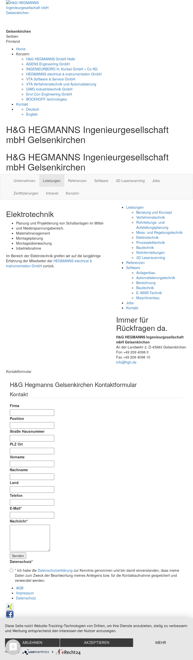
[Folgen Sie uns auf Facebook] (10, 613)
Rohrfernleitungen (150, 252)
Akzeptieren (96, 642)
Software (101, 180)
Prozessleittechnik (150, 242)
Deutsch (32, 109)
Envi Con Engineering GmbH (49, 94)
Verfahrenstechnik (150, 217)
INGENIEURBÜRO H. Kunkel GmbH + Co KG (62, 68)
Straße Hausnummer (27, 431)
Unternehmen (24, 180)
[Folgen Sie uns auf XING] (10, 606)
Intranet (52, 193)
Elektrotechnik (147, 237)
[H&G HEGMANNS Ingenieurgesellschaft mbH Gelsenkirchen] (96, 14)
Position (17, 418)
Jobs (156, 180)
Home (21, 48)
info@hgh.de (126, 362)
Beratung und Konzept (154, 212)
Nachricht (19, 520)
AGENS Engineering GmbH (48, 63)
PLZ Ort (16, 444)
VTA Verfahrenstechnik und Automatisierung (61, 83)
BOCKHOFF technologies (46, 99)
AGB (19, 587)
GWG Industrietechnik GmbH (49, 89)
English (32, 114)
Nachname (19, 469)
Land (14, 482)
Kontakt (22, 104)
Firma (14, 405)
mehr (160, 642)
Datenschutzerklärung (55, 570)
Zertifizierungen (26, 193)
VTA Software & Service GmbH (50, 78)
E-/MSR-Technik (149, 292)
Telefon (16, 495)
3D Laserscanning (130, 180)
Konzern (72, 193)
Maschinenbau (148, 297)
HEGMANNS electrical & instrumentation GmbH (64, 73)
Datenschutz (21, 561)
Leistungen (52, 180)
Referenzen (77, 180)
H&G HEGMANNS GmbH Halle (50, 58)
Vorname (17, 456)
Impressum (25, 592)
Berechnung (146, 282)
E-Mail (16, 508)
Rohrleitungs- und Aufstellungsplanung (152, 225)
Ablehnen (32, 642)
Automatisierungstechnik (155, 277)
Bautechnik (145, 247)
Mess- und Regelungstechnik (159, 232)
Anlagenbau (145, 272)
